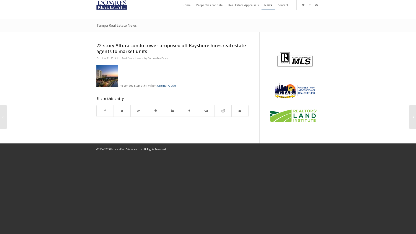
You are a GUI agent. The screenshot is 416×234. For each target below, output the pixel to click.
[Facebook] (310, 5)
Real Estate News (131, 58)
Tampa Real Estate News (116, 25)
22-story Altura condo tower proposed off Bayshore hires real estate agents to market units (171, 48)
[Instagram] (316, 5)
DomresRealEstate (158, 58)
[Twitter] (303, 5)
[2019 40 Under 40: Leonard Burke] (3, 117)
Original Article (166, 86)
